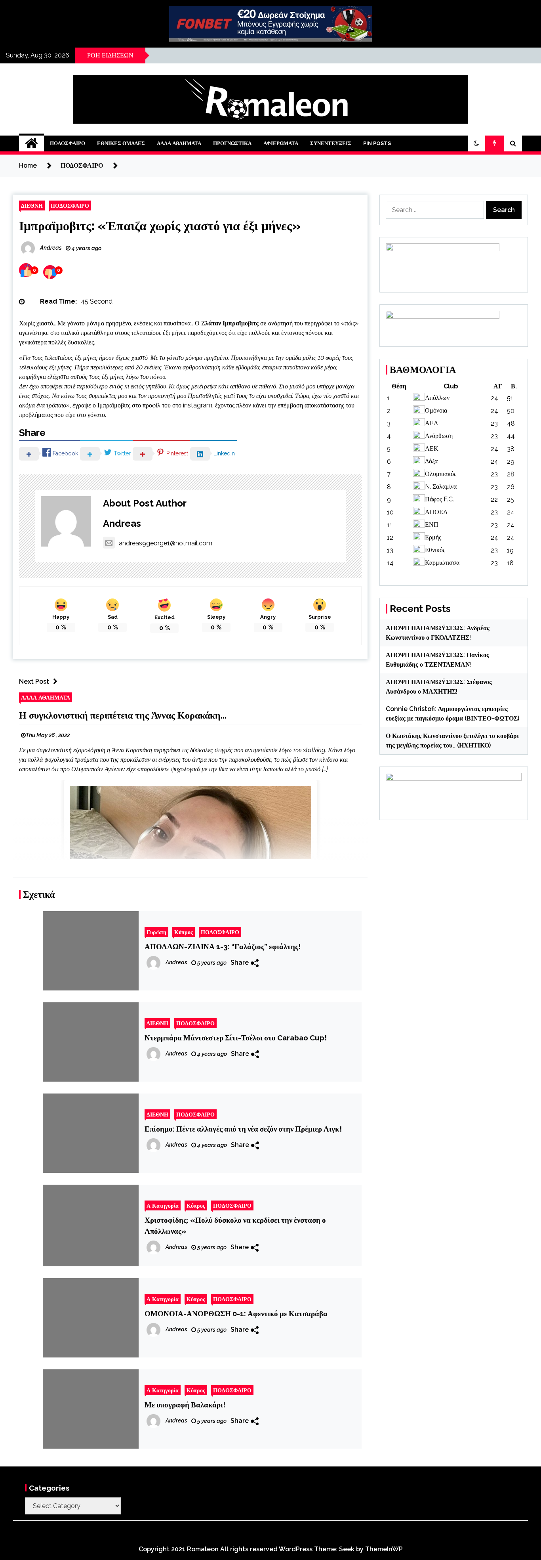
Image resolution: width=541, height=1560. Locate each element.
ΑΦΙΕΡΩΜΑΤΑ (280, 143)
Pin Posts (377, 143)
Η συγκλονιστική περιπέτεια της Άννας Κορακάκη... (123, 715)
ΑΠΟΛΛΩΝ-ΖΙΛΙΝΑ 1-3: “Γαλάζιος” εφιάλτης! (223, 946)
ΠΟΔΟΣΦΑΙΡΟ (67, 143)
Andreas (122, 523)
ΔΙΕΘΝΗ (32, 205)
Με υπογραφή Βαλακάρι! (185, 1404)
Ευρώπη (156, 932)
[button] (476, 143)
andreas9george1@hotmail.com (165, 543)
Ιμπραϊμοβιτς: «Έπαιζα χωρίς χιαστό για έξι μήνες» (160, 225)
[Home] (31, 143)
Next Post (34, 681)
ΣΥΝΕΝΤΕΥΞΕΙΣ (330, 143)
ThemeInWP (384, 1549)
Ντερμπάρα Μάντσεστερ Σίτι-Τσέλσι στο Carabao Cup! (236, 1037)
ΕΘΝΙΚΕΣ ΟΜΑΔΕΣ (121, 143)
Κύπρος (183, 932)
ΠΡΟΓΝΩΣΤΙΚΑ (232, 143)
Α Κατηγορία (163, 1205)
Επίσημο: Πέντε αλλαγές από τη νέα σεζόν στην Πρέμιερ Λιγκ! (243, 1128)
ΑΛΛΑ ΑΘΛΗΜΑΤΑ (179, 143)
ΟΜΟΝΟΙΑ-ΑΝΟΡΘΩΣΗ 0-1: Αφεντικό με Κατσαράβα (236, 1313)
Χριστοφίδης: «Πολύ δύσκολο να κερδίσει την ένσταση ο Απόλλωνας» (235, 1225)
